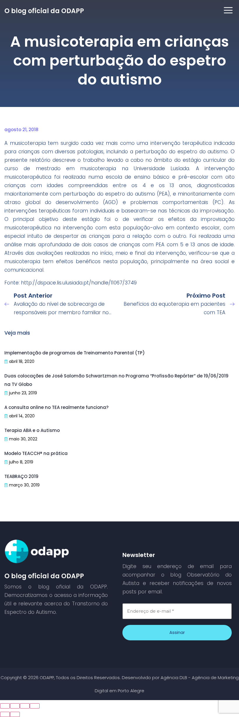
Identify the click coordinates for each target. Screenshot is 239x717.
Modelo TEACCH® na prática (36, 453)
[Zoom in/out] (35, 706)
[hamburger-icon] (228, 10)
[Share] (15, 706)
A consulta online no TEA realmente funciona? (56, 407)
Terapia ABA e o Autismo (32, 430)
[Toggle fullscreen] (25, 706)
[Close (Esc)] (5, 706)
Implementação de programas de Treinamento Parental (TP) (74, 353)
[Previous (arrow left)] (5, 714)
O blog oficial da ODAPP (44, 10)
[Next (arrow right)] (15, 714)
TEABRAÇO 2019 (21, 476)
